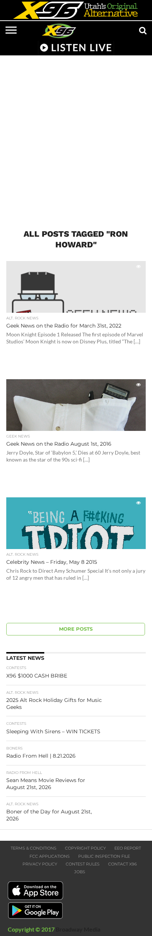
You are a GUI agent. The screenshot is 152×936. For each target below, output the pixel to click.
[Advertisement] (76, 138)
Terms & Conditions (33, 848)
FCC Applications (50, 856)
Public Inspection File (104, 856)
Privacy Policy (40, 864)
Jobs (79, 871)
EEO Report (127, 848)
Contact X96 (122, 864)
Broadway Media (78, 929)
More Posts (76, 629)
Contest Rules (83, 864)
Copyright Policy (85, 848)
